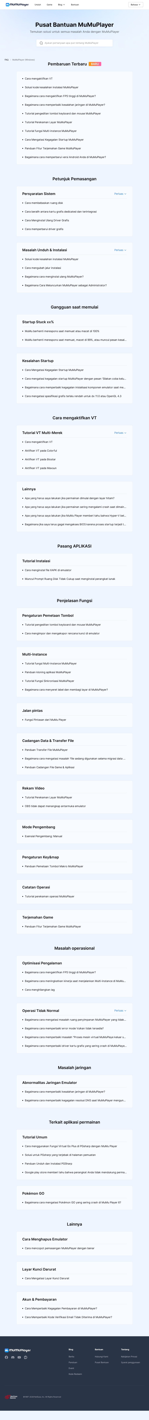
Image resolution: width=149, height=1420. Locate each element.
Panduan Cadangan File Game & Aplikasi (49, 767)
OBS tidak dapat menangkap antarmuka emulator (55, 806)
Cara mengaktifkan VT (39, 78)
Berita (71, 1356)
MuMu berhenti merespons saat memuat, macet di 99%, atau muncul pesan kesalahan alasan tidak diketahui (75, 341)
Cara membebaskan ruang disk (44, 202)
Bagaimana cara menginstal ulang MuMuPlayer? (54, 276)
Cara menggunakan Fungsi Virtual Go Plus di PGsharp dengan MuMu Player (71, 1146)
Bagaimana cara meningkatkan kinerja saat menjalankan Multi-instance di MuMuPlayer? (75, 982)
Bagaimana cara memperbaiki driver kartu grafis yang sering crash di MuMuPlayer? (75, 1047)
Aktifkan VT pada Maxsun (41, 468)
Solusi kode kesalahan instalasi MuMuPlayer (51, 87)
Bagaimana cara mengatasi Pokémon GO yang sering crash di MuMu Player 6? (73, 1202)
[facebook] (6, 1357)
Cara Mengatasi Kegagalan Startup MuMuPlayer (54, 139)
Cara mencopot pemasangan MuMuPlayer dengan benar (59, 1248)
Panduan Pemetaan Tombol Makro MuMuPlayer (54, 866)
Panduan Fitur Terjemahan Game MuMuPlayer (53, 148)
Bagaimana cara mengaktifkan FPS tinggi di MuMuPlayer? (60, 96)
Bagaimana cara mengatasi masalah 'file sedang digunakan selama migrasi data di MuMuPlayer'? (75, 760)
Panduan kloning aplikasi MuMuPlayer (48, 672)
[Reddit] (25, 1357)
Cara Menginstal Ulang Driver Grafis (47, 220)
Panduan (73, 1362)
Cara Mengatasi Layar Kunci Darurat (47, 1278)
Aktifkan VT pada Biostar (40, 459)
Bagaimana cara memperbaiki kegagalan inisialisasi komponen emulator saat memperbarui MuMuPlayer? (75, 389)
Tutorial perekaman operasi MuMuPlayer (49, 896)
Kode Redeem (75, 1374)
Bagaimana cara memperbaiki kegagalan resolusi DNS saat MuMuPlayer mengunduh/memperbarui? (76, 1102)
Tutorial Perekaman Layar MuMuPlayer (48, 122)
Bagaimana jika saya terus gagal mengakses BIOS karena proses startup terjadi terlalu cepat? (75, 526)
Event (71, 1368)
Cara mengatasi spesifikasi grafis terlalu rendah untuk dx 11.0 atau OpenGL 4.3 (73, 396)
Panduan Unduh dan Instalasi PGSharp (48, 1163)
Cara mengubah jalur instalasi (43, 267)
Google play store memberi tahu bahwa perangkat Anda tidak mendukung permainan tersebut (76, 1174)
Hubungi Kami (101, 1356)
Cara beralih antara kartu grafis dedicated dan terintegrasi (61, 211)
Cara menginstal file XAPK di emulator (48, 570)
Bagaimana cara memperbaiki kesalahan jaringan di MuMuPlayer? (65, 104)
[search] (41, 43)
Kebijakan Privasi (129, 1356)
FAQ (7, 59)
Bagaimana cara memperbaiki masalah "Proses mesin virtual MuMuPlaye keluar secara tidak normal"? (76, 1039)
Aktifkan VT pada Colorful (41, 450)
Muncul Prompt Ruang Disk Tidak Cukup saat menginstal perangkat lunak (70, 578)
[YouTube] (19, 1357)
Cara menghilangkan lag (40, 989)
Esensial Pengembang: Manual (43, 836)
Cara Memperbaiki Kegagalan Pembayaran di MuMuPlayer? (61, 1308)
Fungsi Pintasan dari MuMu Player (45, 719)
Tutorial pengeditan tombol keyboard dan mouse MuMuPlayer (63, 113)
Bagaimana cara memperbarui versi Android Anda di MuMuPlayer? (65, 157)
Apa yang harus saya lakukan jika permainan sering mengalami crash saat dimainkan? (75, 508)
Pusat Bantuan (102, 1362)
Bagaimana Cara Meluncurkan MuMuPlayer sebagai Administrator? (66, 285)
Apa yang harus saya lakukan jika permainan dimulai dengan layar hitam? (69, 498)
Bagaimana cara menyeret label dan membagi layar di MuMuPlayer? (66, 689)
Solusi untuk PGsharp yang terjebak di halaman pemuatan (60, 1154)
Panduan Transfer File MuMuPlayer (46, 749)
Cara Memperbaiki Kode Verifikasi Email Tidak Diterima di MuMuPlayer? (68, 1317)
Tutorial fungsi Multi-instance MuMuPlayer (51, 130)
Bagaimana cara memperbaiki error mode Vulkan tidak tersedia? (64, 1028)
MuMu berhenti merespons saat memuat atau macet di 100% (62, 331)
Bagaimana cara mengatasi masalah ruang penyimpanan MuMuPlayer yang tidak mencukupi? (74, 1021)
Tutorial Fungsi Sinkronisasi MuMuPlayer (49, 680)
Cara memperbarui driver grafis (44, 229)
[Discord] (13, 1357)
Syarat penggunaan (130, 1362)
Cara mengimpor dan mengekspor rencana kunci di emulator (62, 633)
